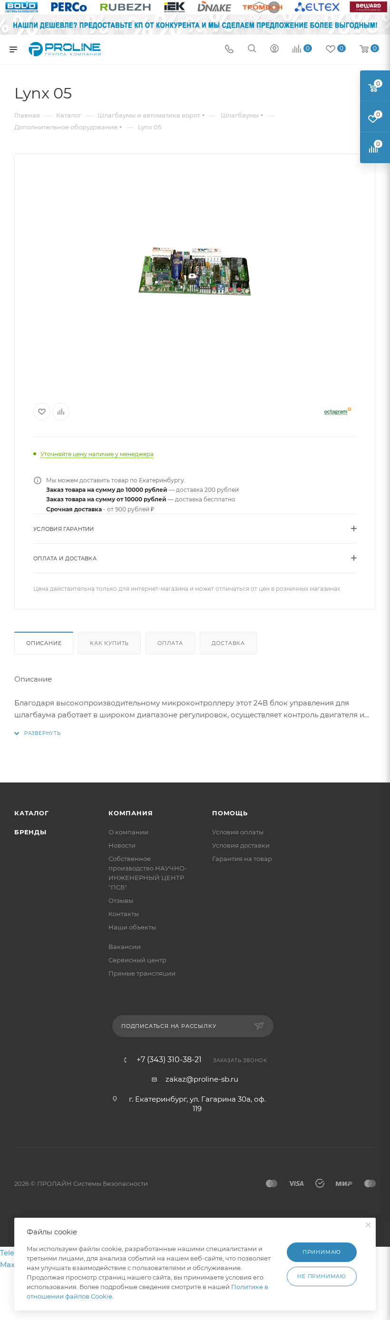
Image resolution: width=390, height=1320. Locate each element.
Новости (122, 845)
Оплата (170, 643)
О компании (128, 832)
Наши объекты (132, 927)
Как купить (109, 643)
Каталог (31, 813)
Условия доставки (241, 845)
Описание (43, 643)
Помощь (230, 813)
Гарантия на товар (242, 858)
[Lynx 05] (195, 274)
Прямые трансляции (142, 973)
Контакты (123, 914)
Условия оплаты (237, 832)
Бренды (30, 832)
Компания (130, 813)
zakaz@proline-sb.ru (202, 1079)
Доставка (228, 643)
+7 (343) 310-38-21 (169, 1060)
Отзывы (120, 900)
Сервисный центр (137, 960)
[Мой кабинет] (274, 49)
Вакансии (124, 946)
